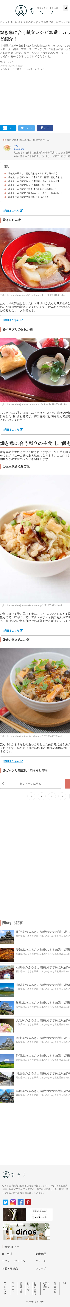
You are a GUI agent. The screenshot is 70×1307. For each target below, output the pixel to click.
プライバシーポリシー (46, 1286)
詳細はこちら (11, 210)
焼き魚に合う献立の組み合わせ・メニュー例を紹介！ (35, 193)
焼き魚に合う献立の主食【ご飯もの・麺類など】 (33, 189)
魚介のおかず (30, 22)
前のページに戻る (30, 783)
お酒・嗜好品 (10, 1268)
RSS (64, 1283)
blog (16, 145)
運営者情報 (21, 1287)
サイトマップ (5, 1288)
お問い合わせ (35, 1288)
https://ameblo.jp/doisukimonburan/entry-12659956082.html (36, 404)
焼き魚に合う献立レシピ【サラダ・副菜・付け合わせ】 (36, 177)
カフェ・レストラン (14, 1261)
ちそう (3, 22)
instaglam (19, 149)
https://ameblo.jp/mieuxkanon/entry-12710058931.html (33, 605)
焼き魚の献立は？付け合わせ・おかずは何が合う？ (34, 173)
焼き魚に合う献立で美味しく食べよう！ (28, 197)
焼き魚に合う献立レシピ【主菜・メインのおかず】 (34, 181)
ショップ (40, 1268)
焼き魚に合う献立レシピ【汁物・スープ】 (29, 185)
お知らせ (28, 1286)
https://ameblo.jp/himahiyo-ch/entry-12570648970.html (33, 736)
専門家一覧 (55, 1287)
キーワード (13, 1287)
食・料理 (15, 22)
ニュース (40, 1261)
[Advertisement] (35, 60)
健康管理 (40, 1253)
